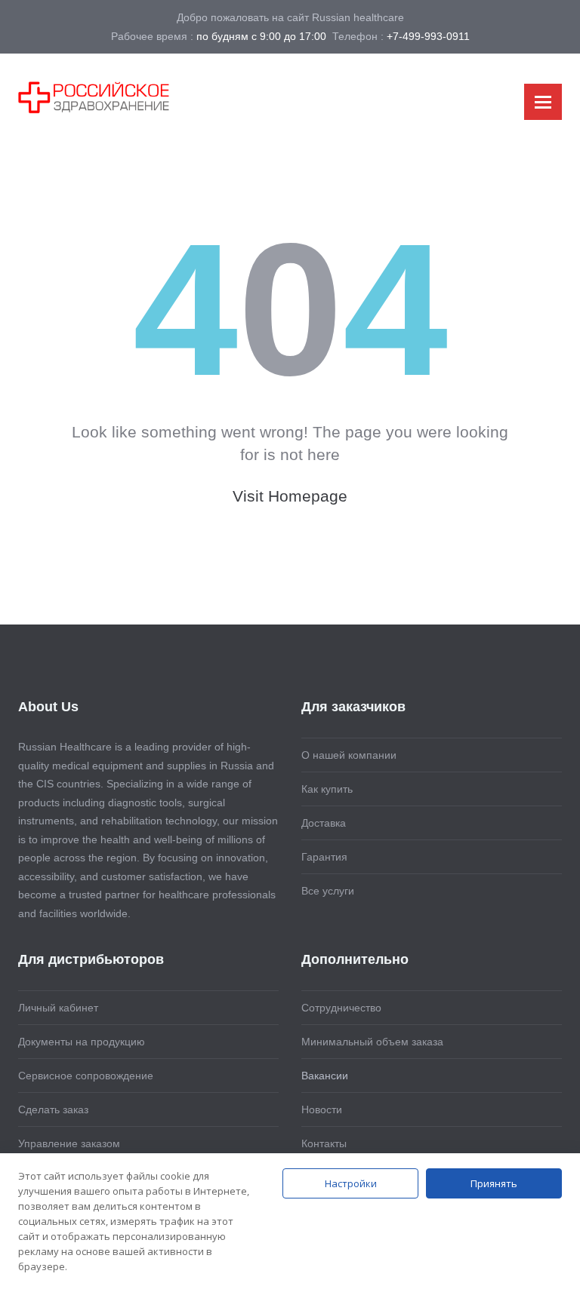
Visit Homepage (290, 496)
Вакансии (324, 1076)
